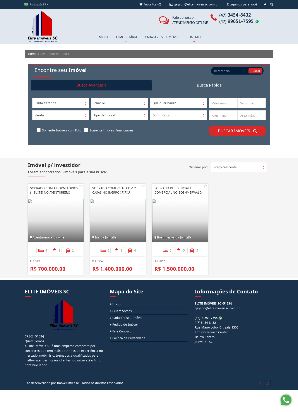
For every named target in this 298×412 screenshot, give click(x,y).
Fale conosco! (190, 20)
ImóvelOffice (66, 383)
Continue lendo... (37, 365)
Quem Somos (121, 311)
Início (115, 304)
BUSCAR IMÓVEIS (235, 130)
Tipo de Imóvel (104, 115)
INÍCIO (103, 37)
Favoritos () (152, 4)
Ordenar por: (198, 167)
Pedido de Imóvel (124, 324)
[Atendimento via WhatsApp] (286, 400)
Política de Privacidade (128, 338)
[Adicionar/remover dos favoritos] (80, 185)
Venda (39, 115)
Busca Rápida (209, 85)
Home (32, 54)
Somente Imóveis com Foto (61, 130)
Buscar (255, 71)
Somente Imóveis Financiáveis (112, 130)
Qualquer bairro (164, 103)
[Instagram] (271, 4)
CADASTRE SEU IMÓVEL (162, 37)
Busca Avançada (91, 85)
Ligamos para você (243, 4)
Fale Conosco (121, 331)
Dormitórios (161, 115)
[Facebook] (265, 4)
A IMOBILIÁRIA (126, 37)
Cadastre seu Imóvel (126, 318)
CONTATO (194, 37)
